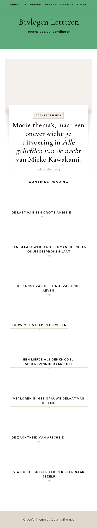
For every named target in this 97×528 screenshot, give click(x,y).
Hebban (51, 4)
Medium (36, 4)
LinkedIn (67, 4)
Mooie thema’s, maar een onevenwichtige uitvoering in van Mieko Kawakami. (48, 142)
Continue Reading (48, 182)
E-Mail (82, 4)
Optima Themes (62, 519)
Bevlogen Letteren (49, 22)
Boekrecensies (48, 115)
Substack (18, 4)
